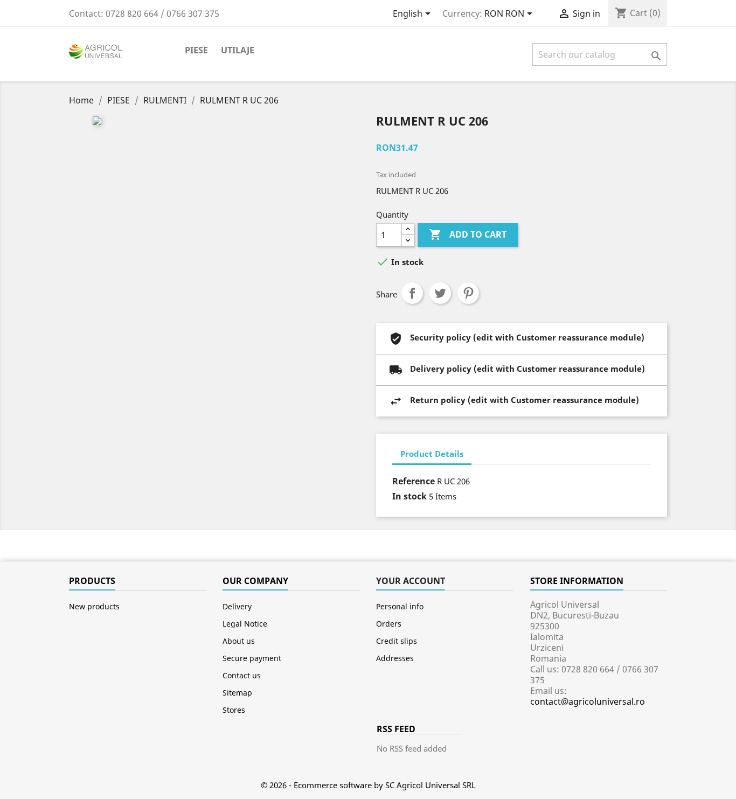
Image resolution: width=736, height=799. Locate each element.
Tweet (440, 293)
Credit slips (396, 641)
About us (239, 641)
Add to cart (467, 234)
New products (94, 606)
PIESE (196, 50)
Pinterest (468, 293)
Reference (413, 481)
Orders (388, 624)
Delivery (237, 606)
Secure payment (252, 658)
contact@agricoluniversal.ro (587, 701)
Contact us (242, 675)
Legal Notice (245, 624)
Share (412, 293)
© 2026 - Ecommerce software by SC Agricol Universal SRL (368, 785)
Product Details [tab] (431, 453)
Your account (410, 581)
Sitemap (237, 692)
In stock (409, 496)
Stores (234, 710)
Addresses (395, 658)
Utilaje (237, 50)
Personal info (399, 606)
